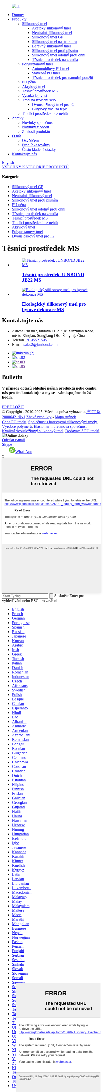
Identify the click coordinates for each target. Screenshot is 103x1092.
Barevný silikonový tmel (51, 46)
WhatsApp (23, 451)
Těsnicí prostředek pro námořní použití (62, 77)
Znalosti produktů (36, 131)
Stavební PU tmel (46, 73)
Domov (18, 14)
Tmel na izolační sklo (39, 100)
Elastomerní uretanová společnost (60, 426)
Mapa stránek (65, 417)
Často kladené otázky (39, 149)
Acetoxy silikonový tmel (51, 28)
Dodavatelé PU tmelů (82, 431)
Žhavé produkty (39, 417)
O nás (16, 136)
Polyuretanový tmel (37, 64)
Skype (7, 444)
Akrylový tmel (33, 86)
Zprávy (18, 118)
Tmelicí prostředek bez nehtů (45, 113)
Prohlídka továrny (36, 145)
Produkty (19, 19)
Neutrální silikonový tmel (52, 32)
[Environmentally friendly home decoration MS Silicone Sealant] (56, 294)
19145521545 (36, 340)
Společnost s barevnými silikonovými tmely (62, 422)
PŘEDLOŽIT (13, 407)
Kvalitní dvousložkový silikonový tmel (32, 431)
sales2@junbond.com (41, 344)
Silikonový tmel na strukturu (54, 41)
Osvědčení (30, 140)
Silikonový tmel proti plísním (55, 50)
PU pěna (29, 82)
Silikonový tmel (34, 23)
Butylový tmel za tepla (50, 109)
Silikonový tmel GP (47, 37)
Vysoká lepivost (34, 95)
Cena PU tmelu (14, 422)
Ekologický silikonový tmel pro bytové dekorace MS (54, 306)
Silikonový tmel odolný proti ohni (58, 55)
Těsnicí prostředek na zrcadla (55, 59)
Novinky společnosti (38, 122)
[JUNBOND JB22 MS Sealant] (56, 265)
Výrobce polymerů (17, 426)
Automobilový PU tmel (50, 68)
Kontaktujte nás (24, 154)
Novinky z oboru (35, 127)
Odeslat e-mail (13, 440)
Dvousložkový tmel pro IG (53, 104)
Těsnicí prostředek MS (40, 91)
